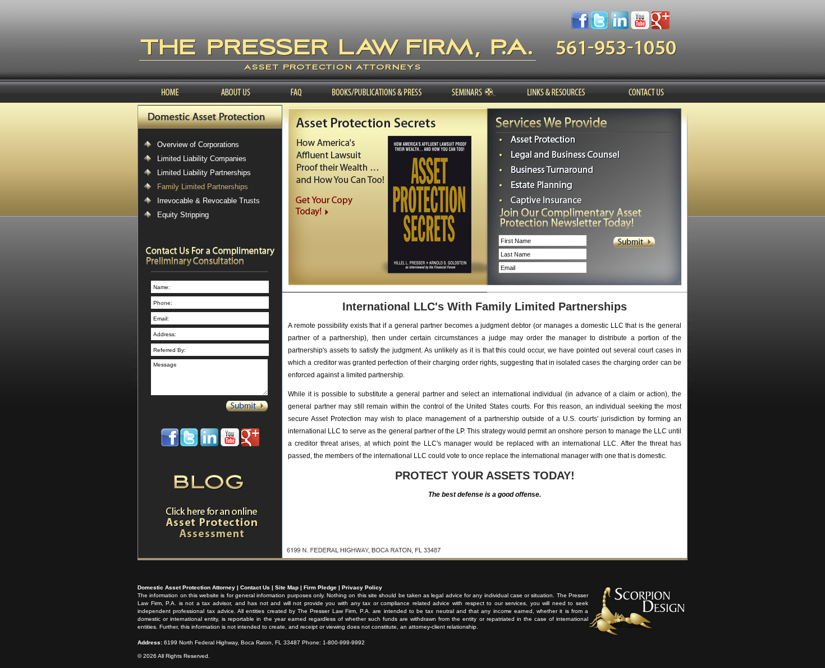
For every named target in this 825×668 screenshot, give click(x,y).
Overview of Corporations (198, 144)
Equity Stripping (183, 215)
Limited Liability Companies (201, 158)
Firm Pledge (320, 587)
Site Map (287, 587)
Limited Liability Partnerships (204, 172)
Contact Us (255, 587)
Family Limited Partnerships (202, 186)
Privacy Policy (362, 587)
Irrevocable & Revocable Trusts (208, 200)
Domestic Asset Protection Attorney (186, 587)
